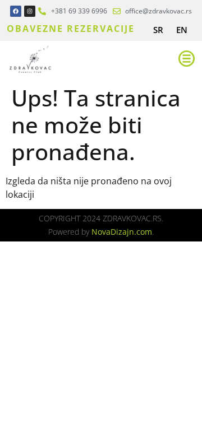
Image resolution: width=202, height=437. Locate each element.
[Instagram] (29, 11)
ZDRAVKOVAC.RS (132, 218)
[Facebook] (15, 11)
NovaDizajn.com (121, 231)
